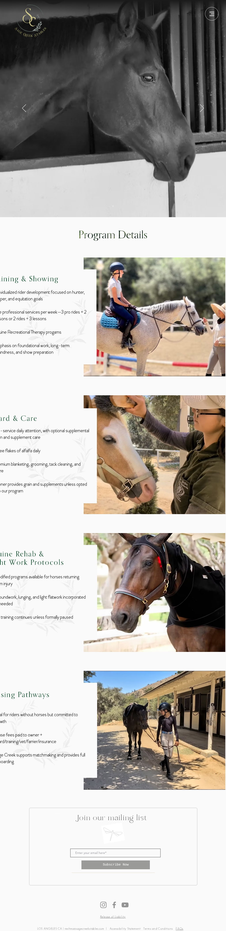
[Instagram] (103, 905)
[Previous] (24, 108)
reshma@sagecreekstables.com (84, 928)
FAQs (179, 928)
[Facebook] (114, 905)
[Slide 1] (113, 206)
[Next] (202, 108)
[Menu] (211, 14)
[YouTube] (125, 905)
